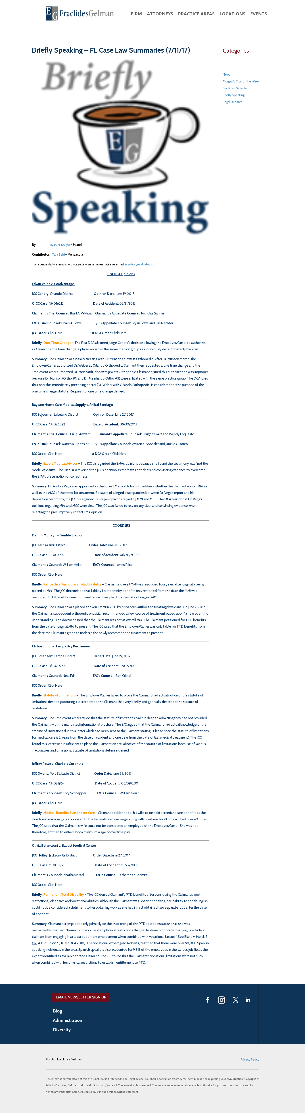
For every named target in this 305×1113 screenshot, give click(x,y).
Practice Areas (196, 14)
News (226, 74)
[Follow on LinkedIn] (247, 1000)
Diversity (62, 1030)
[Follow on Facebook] (207, 1000)
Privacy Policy (250, 1060)
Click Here (55, 333)
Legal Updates (232, 102)
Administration (67, 1021)
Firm (136, 14)
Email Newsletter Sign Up (81, 997)
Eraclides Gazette (235, 88)
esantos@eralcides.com (140, 264)
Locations (232, 14)
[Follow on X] (235, 1000)
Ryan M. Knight (60, 245)
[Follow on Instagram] (221, 1000)
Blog (57, 1011)
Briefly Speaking (233, 95)
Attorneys (160, 14)
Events (258, 14)
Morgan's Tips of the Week (241, 81)
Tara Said (58, 255)
